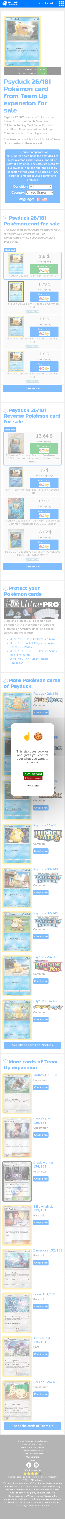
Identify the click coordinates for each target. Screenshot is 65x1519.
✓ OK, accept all (33, 773)
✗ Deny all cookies (33, 778)
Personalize (33, 785)
